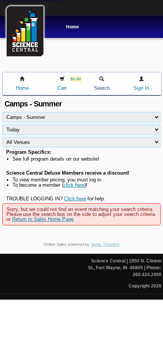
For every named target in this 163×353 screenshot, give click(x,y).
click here (74, 185)
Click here (75, 198)
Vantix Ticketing (105, 244)
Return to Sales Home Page (43, 219)
